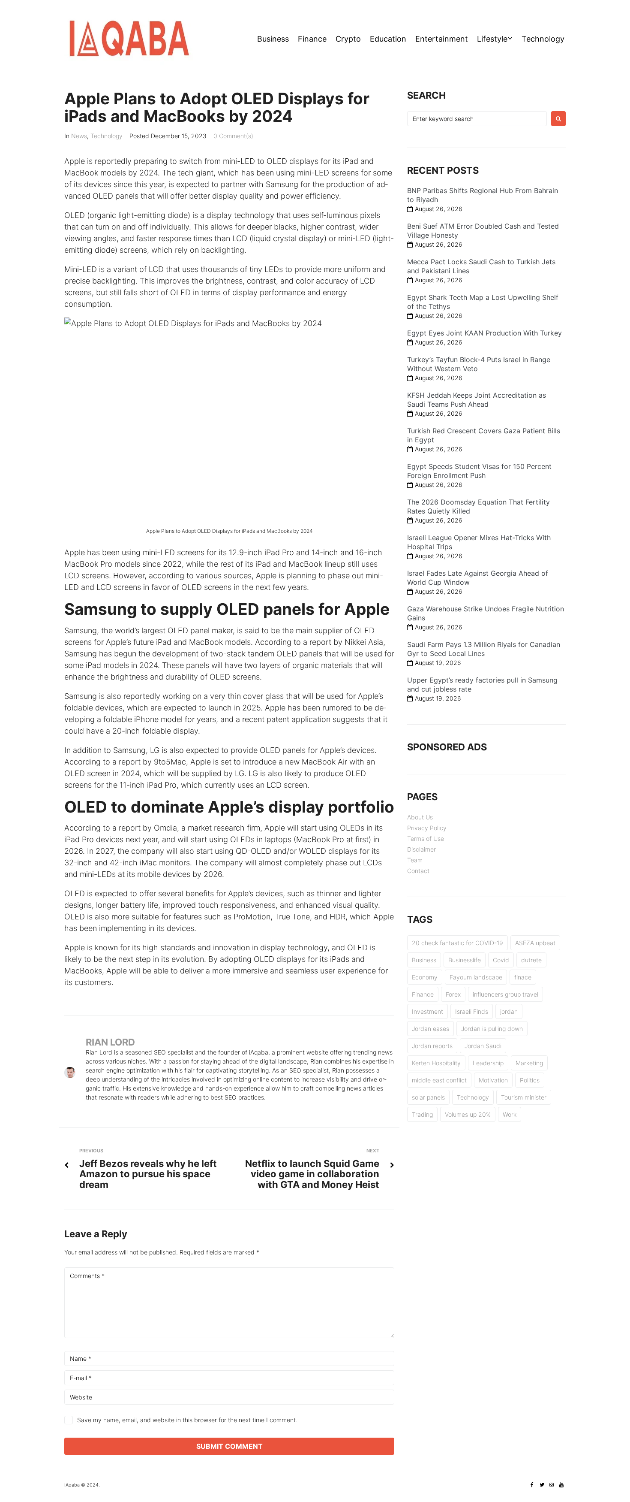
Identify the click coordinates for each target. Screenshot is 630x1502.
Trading (422, 1114)
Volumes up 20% (468, 1114)
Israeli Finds (471, 1011)
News (79, 135)
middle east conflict (439, 1080)
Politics (530, 1080)
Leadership (488, 1063)
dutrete (531, 960)
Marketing (529, 1063)
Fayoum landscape (476, 977)
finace (522, 977)
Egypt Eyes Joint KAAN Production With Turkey (484, 333)
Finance (312, 38)
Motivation (493, 1080)
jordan (509, 1011)
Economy (425, 977)
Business (273, 38)
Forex (453, 994)
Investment (427, 1011)
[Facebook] (532, 1485)
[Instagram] (551, 1485)
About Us (420, 817)
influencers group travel (505, 994)
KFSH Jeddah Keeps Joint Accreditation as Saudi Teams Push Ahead (476, 399)
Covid (501, 960)
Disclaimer (421, 849)
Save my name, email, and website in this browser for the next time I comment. (187, 1419)
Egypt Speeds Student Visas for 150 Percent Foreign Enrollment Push (479, 471)
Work (509, 1114)
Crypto (348, 38)
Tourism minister (523, 1097)
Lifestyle (492, 38)
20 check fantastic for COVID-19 (457, 942)
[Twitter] (541, 1485)
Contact (418, 870)
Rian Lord (110, 1042)
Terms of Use (425, 838)
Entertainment (441, 38)
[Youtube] (561, 1485)
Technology (543, 38)
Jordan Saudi (483, 1045)
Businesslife (464, 960)
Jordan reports (432, 1045)
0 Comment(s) (233, 135)
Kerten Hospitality (436, 1063)
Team (415, 860)
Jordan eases (430, 1028)
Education (388, 38)
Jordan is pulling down (492, 1028)
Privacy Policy (427, 827)
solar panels (428, 1097)
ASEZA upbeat (535, 942)
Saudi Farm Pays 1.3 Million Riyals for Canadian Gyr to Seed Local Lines (483, 649)
